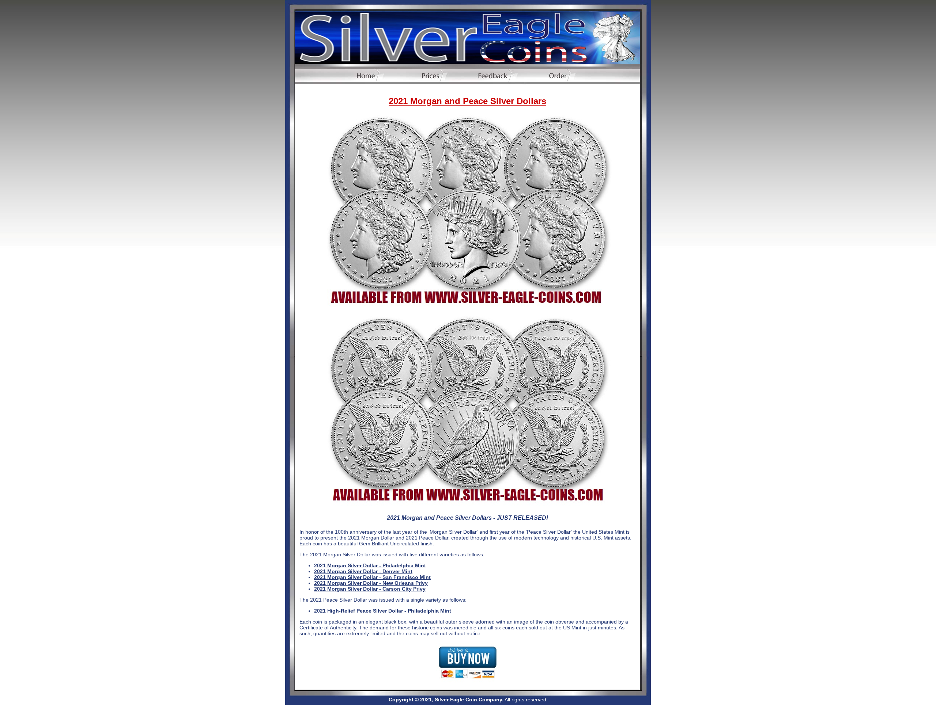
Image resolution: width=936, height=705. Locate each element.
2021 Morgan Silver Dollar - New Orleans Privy (371, 583)
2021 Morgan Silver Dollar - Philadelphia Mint (370, 565)
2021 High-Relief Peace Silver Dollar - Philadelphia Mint (382, 611)
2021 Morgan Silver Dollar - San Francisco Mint (372, 577)
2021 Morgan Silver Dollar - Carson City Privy (370, 589)
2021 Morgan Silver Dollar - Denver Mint (363, 571)
